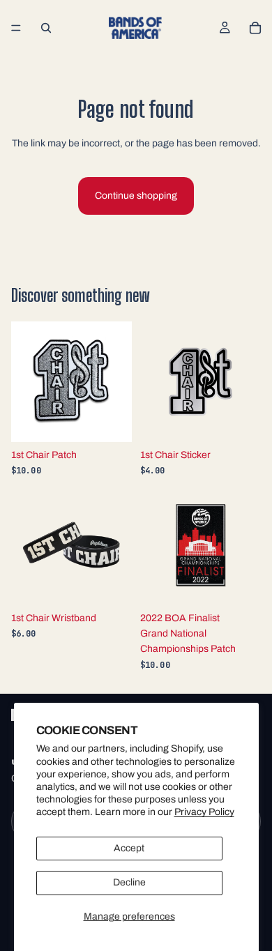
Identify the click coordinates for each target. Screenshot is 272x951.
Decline (129, 882)
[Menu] (16, 28)
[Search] (46, 28)
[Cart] (255, 28)
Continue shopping (136, 195)
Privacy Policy (204, 812)
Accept (129, 848)
